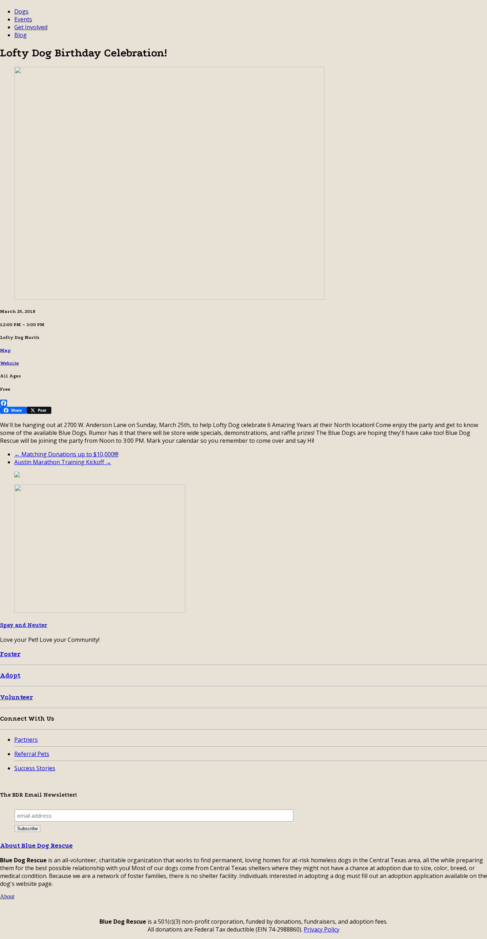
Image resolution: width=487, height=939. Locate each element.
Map (5, 350)
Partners (26, 739)
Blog (20, 35)
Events (23, 19)
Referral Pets (31, 754)
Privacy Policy (321, 929)
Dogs (21, 11)
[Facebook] (243, 403)
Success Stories (34, 768)
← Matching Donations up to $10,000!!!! (66, 454)
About (7, 896)
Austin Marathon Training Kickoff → (62, 462)
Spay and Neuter (23, 625)
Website (9, 363)
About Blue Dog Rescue (36, 845)
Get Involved (30, 27)
